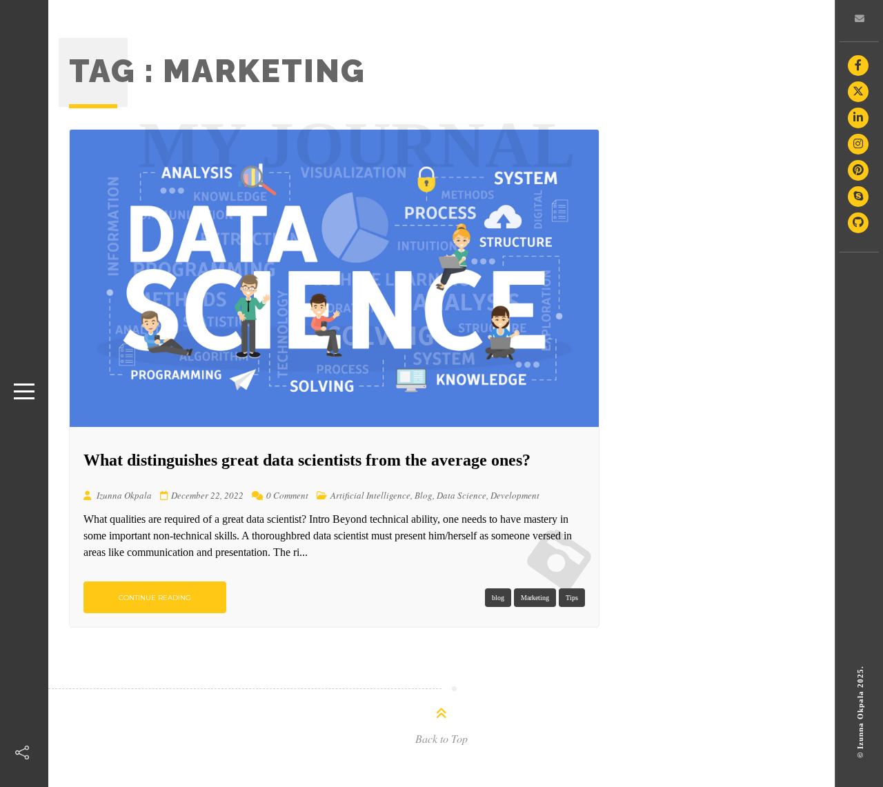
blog (498, 597)
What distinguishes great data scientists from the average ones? (306, 460)
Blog (424, 495)
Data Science (461, 495)
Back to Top (441, 738)
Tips (572, 597)
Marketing (535, 597)
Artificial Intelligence (370, 495)
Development (514, 495)
